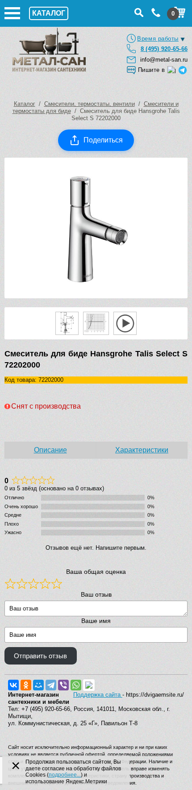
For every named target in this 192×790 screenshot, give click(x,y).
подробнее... (65, 775)
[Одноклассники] (26, 685)
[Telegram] (51, 685)
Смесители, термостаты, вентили (89, 103)
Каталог (24, 103)
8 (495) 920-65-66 (164, 49)
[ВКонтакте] (13, 685)
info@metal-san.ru (164, 59)
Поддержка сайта (97, 694)
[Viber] (63, 685)
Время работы (158, 38)
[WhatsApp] (76, 685)
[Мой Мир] (38, 685)
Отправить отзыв (40, 656)
